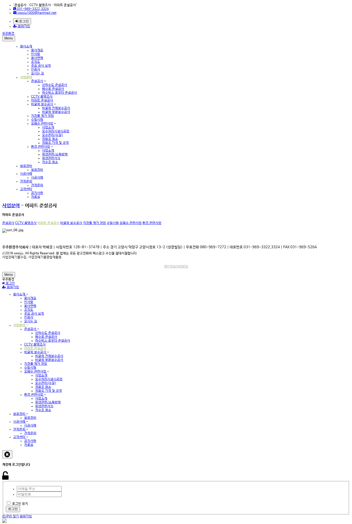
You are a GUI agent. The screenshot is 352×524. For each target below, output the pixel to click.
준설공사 (37, 81)
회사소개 (26, 46)
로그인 (23, 21)
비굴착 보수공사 (42, 104)
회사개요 (37, 50)
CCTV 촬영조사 (42, 97)
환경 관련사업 (40, 147)
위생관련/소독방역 (55, 154)
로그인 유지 (20, 504)
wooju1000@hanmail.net (36, 13)
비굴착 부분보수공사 (56, 112)
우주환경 (8, 34)
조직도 (35, 62)
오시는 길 (37, 73)
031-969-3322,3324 (32, 9)
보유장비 (26, 166)
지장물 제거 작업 (42, 116)
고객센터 (26, 189)
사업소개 (48, 127)
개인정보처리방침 (176, 267)
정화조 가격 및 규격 (55, 143)
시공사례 (26, 174)
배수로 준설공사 (53, 89)
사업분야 (26, 77)
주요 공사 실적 (41, 66)
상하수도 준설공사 (54, 85)
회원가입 (23, 26)
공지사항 (37, 193)
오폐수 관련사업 (42, 124)
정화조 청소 (50, 139)
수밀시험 (37, 120)
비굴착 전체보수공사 (56, 108)
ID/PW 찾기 (10, 516)
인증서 (35, 70)
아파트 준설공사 (42, 100)
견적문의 (26, 181)
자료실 (35, 197)
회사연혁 (37, 58)
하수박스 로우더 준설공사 (59, 93)
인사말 (35, 54)
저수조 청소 (50, 162)
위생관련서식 (51, 158)
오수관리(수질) (52, 135)
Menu (8, 38)
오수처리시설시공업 (55, 131)
